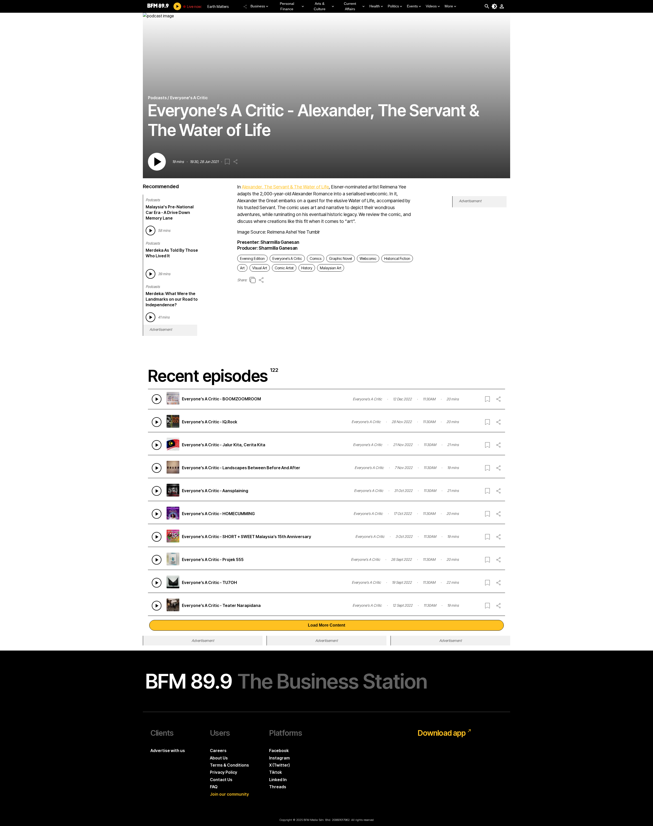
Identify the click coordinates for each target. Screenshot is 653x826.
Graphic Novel (340, 258)
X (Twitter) (279, 765)
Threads (277, 786)
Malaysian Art (330, 268)
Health (374, 6)
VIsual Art (259, 268)
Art (242, 268)
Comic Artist (284, 268)
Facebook (279, 750)
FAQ (214, 786)
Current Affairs (350, 6)
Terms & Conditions (229, 765)
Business (257, 6)
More (449, 6)
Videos (431, 6)
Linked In (278, 779)
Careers (218, 750)
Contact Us (221, 779)
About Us (219, 757)
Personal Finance (287, 6)
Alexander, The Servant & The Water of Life (285, 186)
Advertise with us (167, 750)
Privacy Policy (223, 772)
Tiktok (275, 772)
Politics (393, 6)
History (306, 268)
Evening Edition (252, 258)
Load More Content (326, 625)
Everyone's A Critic (287, 258)
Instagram (279, 757)
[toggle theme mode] (494, 6)
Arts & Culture (319, 6)
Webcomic (368, 258)
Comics (315, 258)
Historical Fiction (397, 258)
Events (412, 6)
